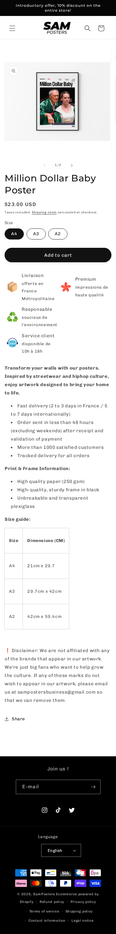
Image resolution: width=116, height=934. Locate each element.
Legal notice (82, 921)
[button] (12, 28)
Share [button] (18, 719)
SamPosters (44, 894)
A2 (58, 233)
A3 (36, 233)
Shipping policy (79, 911)
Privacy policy (83, 902)
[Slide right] (72, 165)
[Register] (93, 787)
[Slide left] (44, 165)
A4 (14, 233)
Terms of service (44, 911)
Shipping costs (44, 212)
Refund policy (52, 902)
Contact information (46, 921)
